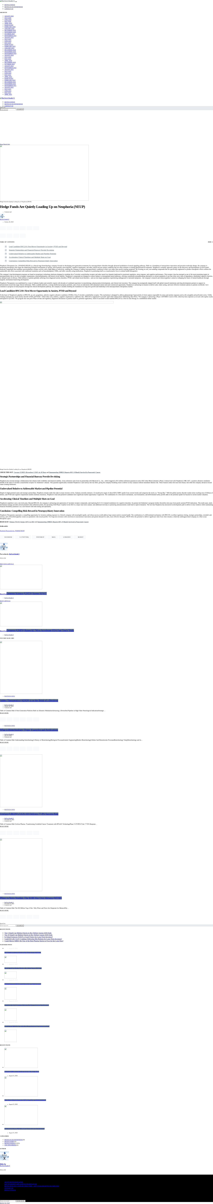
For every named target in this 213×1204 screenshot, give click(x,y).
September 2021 (10, 85)
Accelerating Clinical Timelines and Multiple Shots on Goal (30, 257)
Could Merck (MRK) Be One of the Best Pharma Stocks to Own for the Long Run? (33, 941)
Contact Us (8, 9)
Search (20, 109)
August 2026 (9, 16)
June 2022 (7, 73)
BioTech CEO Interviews (13, 7)
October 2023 (9, 64)
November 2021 (10, 84)
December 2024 (10, 50)
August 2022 (9, 69)
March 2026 (8, 25)
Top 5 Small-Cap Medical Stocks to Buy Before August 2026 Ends (27, 933)
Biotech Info (6, 144)
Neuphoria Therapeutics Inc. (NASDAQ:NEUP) (12, 530)
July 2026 (7, 18)
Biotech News (9, 1143)
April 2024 (8, 60)
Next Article (5, 601)
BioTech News (9, 5)
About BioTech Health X (13, 1182)
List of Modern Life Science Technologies (20, 1184)
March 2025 (8, 44)
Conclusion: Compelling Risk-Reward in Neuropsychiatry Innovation (33, 261)
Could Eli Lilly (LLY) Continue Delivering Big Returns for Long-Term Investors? (33, 939)
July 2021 (7, 89)
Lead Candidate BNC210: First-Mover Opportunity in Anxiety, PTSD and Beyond (38, 247)
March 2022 (8, 78)
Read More (4, 713)
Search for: (3, 107)
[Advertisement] (106, 126)
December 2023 (10, 62)
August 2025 (9, 37)
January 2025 (9, 48)
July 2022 (7, 71)
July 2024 (7, 57)
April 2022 (8, 76)
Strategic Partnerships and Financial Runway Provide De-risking (31, 250)
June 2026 (7, 19)
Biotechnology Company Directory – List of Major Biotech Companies (31, 1186)
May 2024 (7, 59)
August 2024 (9, 55)
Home (1, 144)
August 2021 (9, 87)
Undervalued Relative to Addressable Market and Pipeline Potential (32, 254)
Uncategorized (10, 1145)
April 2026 (8, 23)
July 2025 (7, 39)
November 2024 (10, 52)
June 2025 (7, 41)
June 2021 (7, 91)
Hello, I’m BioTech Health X (5, 1165)
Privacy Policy (10, 1190)
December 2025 (10, 30)
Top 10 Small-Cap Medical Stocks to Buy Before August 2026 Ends (28, 935)
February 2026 (9, 27)
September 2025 (10, 36)
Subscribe (21, 1201)
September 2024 (10, 53)
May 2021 (7, 92)
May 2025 (7, 43)
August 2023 (9, 66)
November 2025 (10, 32)
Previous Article (7, 564)
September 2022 (10, 68)
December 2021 (10, 82)
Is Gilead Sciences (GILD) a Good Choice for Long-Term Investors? (28, 937)
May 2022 (7, 75)
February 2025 (9, 46)
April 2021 (8, 94)
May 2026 (7, 21)
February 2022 (9, 80)
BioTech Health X (4, 219)
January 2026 (9, 28)
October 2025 (9, 34)
